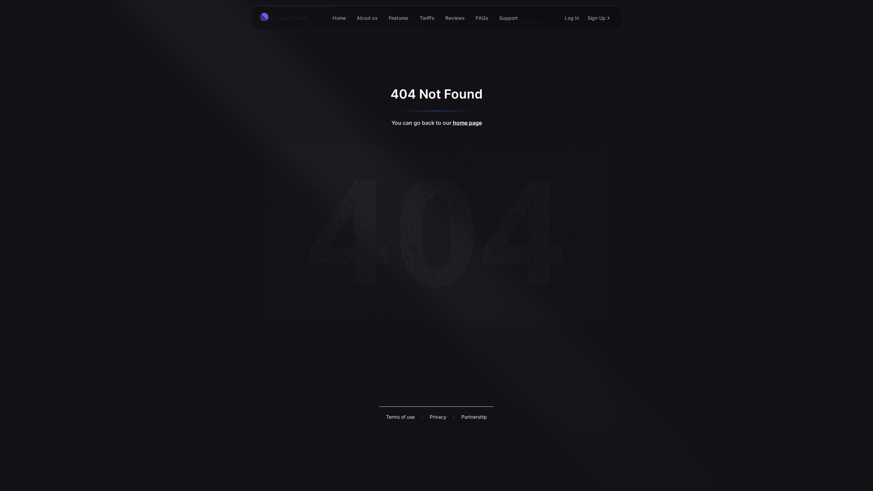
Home (339, 18)
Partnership (474, 417)
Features (399, 18)
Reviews (455, 18)
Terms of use (400, 417)
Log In (572, 18)
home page (467, 122)
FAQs (482, 18)
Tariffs (427, 18)
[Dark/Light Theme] (533, 18)
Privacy (438, 417)
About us (367, 18)
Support (508, 18)
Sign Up (597, 18)
